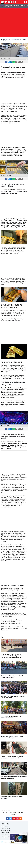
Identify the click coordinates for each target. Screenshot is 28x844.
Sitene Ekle (13, 814)
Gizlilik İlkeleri (20, 812)
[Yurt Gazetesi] (9, 1)
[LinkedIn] (11, 62)
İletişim (14, 812)
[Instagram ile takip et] (17, 818)
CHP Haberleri (5, 823)
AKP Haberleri (5, 826)
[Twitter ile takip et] (10, 818)
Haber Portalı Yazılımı (7, 842)
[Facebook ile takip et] (7, 818)
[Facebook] (6, 62)
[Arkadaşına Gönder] (16, 62)
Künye (10, 812)
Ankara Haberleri (6, 832)
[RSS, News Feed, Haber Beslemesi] (20, 818)
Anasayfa (5, 812)
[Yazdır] (19, 62)
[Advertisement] (14, 23)
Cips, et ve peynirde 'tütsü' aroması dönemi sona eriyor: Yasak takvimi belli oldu (16, 6)
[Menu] (25, 2)
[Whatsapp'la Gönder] (13, 62)
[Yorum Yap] (21, 62)
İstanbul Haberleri (6, 830)
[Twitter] (9, 62)
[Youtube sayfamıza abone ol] (14, 818)
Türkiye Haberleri (6, 828)
